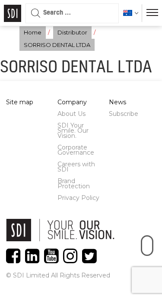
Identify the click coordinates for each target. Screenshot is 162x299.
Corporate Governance (75, 150)
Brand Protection (73, 183)
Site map (19, 102)
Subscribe (123, 113)
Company (72, 102)
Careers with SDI (76, 167)
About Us (71, 113)
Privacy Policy (78, 197)
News (117, 102)
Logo (12, 13)
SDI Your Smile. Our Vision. (73, 130)
